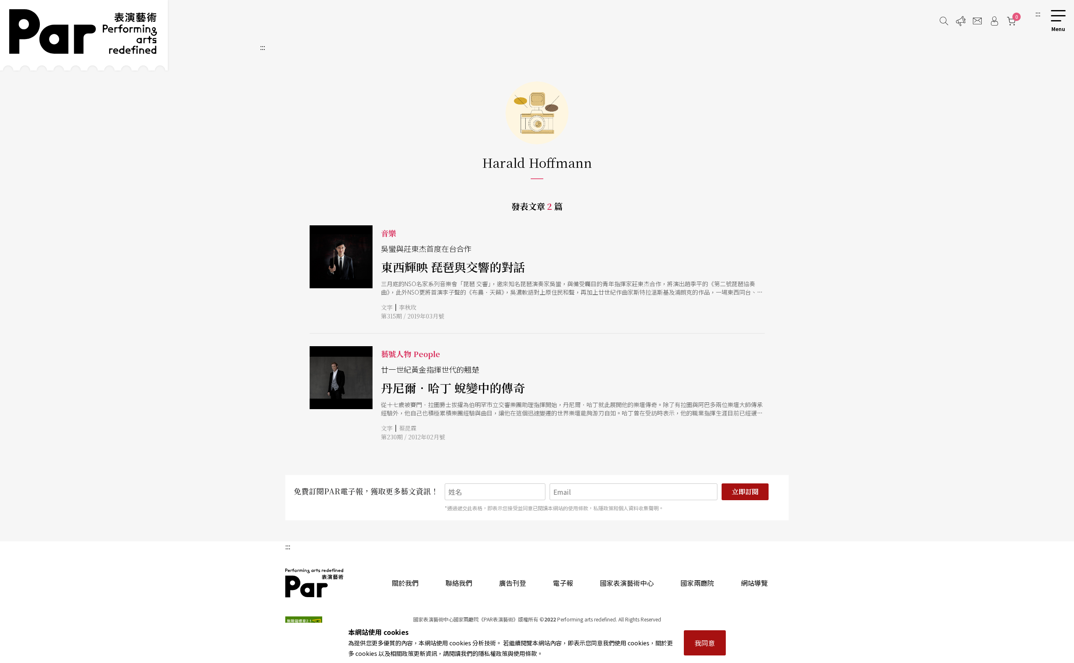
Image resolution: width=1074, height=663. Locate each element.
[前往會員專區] (994, 21)
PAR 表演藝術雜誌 (314, 583)
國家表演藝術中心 (627, 583)
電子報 (563, 583)
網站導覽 (754, 583)
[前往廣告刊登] (960, 21)
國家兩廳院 (697, 583)
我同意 (705, 643)
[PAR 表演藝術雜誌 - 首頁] (84, 35)
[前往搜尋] (944, 21)
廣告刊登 (512, 583)
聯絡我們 (459, 583)
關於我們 (405, 583)
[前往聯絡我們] (977, 21)
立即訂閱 (745, 491)
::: (1037, 13)
